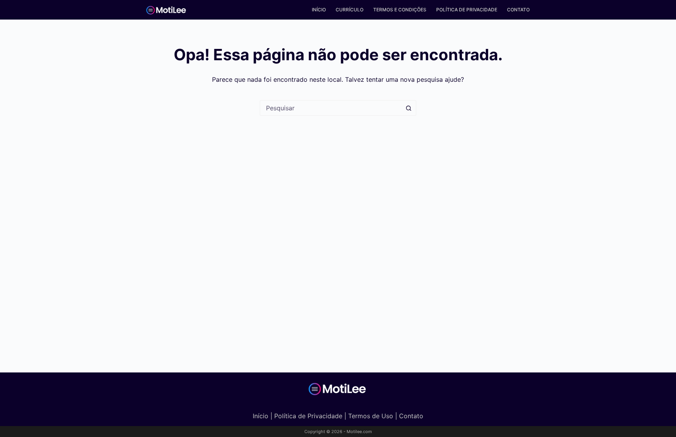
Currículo (349, 10)
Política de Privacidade (466, 10)
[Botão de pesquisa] (408, 108)
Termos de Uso (370, 416)
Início (319, 10)
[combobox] (330, 108)
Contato (518, 10)
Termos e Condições (399, 10)
